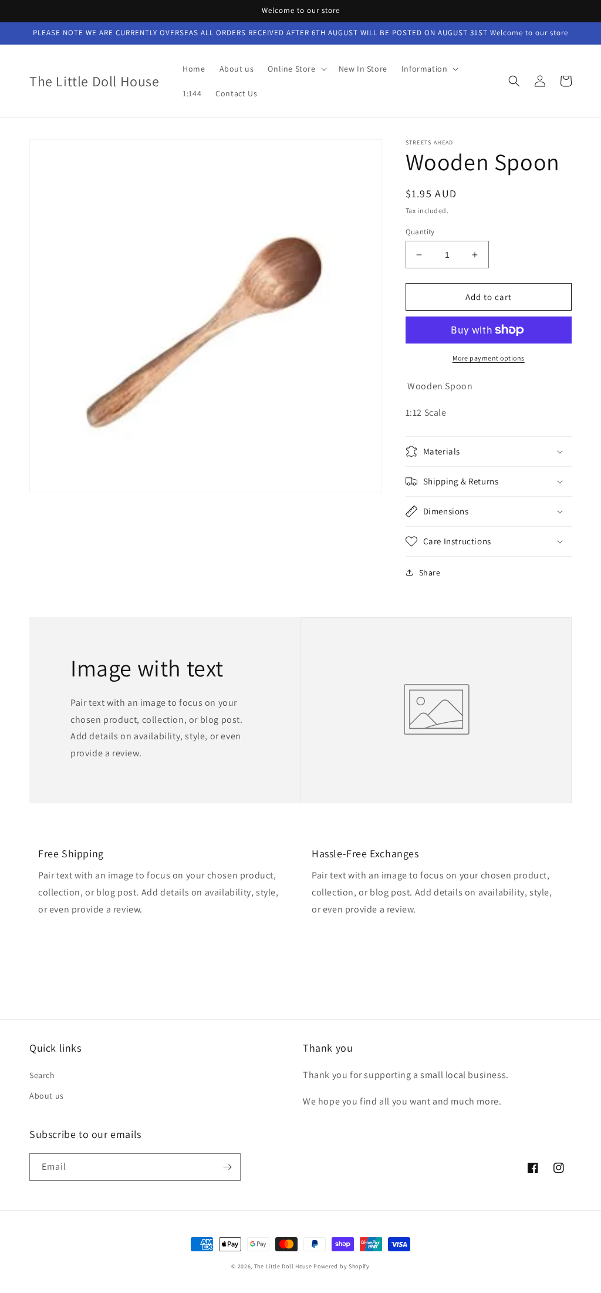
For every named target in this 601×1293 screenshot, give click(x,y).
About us (46, 1095)
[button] (296, 68)
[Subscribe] (227, 1167)
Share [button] (430, 572)
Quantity (420, 232)
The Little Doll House (283, 1266)
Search (42, 1075)
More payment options (489, 357)
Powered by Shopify (341, 1266)
